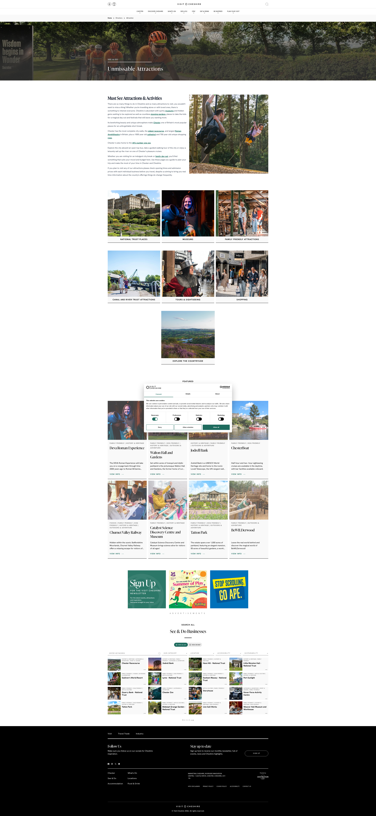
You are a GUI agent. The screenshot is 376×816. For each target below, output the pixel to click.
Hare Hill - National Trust (214, 663)
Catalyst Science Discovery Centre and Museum (165, 532)
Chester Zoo (167, 693)
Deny (160, 427)
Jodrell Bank (199, 450)
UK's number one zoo (141, 143)
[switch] (177, 419)
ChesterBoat (240, 447)
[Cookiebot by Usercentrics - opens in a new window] (221, 387)
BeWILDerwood (243, 530)
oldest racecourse (156, 131)
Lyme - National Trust (171, 678)
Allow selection (188, 427)
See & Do (183, 11)
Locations (132, 778)
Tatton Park (199, 532)
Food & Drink (134, 784)
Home (110, 18)
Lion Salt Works (210, 707)
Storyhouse (208, 691)
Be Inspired (218, 11)
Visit (110, 734)
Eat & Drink (204, 11)
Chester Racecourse (131, 663)
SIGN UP (256, 753)
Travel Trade (124, 734)
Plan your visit (233, 11)
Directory (119, 18)
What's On (172, 11)
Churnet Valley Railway (126, 532)
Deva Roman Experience (127, 447)
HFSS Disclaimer (194, 786)
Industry (139, 734)
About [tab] (217, 394)
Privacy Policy (208, 786)
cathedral (151, 135)
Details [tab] (188, 394)
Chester (140, 11)
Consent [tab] (159, 394)
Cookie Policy (221, 786)
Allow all (216, 427)
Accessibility (235, 786)
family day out (161, 156)
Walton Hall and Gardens (161, 454)
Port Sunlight (249, 678)
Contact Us (247, 786)
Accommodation (115, 784)
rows (110, 138)
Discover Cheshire (155, 11)
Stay (193, 11)
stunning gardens (158, 114)
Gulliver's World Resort (132, 678)
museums (169, 111)
